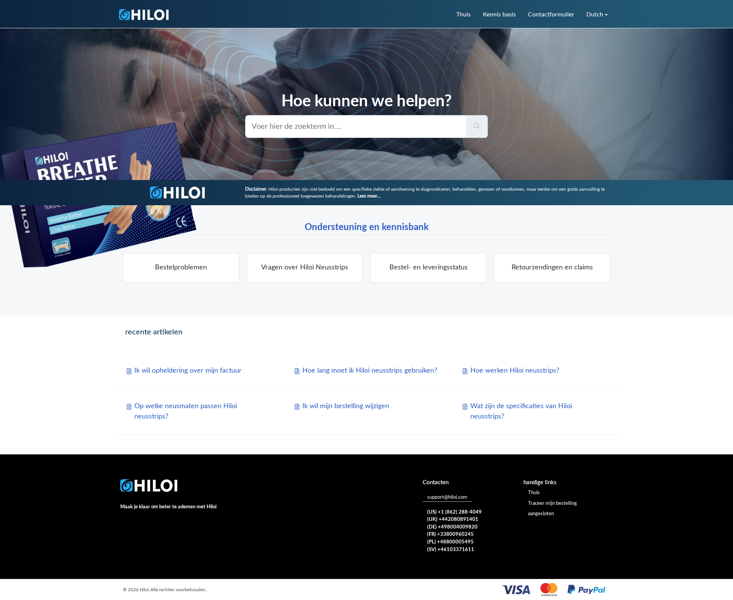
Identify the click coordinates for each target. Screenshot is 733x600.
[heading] (181, 267)
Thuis (463, 14)
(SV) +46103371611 (450, 549)
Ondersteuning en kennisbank (367, 227)
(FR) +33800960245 (450, 534)
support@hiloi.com (447, 497)
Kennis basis (499, 14)
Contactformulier (551, 14)
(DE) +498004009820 (452, 527)
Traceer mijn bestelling (552, 503)
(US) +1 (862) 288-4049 (454, 512)
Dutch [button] (594, 14)
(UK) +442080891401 (452, 519)
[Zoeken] (477, 126)
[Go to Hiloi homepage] (144, 14)
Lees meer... (369, 196)
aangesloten (541, 513)
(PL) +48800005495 (450, 542)
